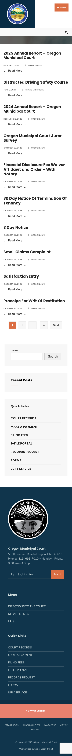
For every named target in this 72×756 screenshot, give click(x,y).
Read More (17, 71)
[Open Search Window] (66, 32)
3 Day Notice (15, 227)
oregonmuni (35, 65)
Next (56, 325)
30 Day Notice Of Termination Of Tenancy (35, 201)
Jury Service (21, 469)
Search (15, 350)
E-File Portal (21, 443)
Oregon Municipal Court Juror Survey (32, 138)
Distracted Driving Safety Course (35, 82)
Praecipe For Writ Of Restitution (34, 301)
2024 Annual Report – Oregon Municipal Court (32, 109)
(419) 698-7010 (28, 559)
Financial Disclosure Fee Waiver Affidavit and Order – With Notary (34, 169)
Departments (18, 614)
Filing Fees (19, 435)
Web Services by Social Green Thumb (36, 748)
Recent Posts (21, 380)
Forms (16, 460)
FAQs (11, 621)
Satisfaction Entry (21, 276)
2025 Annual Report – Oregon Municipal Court (32, 55)
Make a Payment (24, 427)
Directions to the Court (27, 606)
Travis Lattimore (34, 89)
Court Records (23, 418)
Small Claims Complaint (27, 252)
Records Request (25, 452)
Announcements (31, 725)
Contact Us (50, 725)
